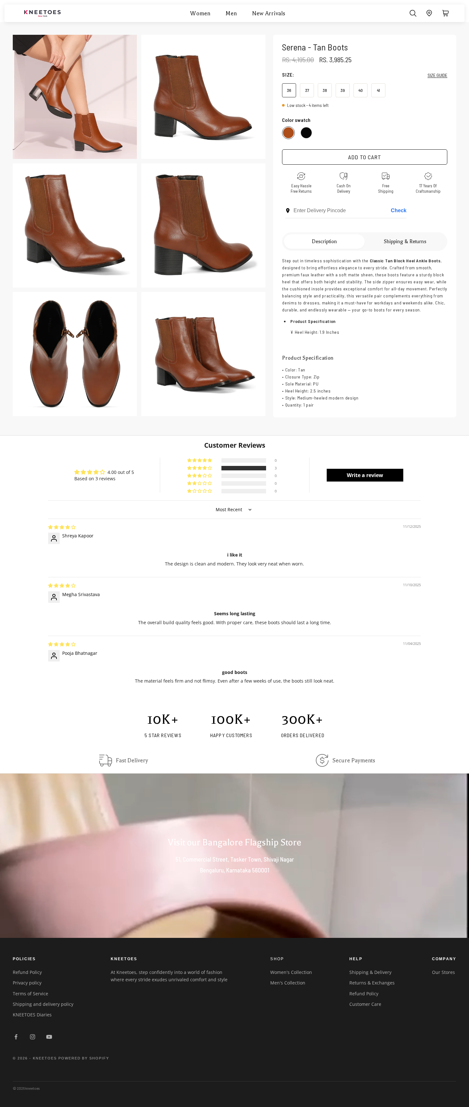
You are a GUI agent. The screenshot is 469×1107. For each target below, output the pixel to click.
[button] (200, 468)
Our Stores (443, 972)
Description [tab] (324, 241)
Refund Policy (27, 972)
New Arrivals (268, 13)
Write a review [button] (365, 475)
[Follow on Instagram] (32, 1037)
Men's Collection (287, 983)
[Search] (413, 13)
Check (398, 210)
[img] (62, 527)
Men (231, 13)
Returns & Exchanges (372, 983)
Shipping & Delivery (370, 972)
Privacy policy (27, 983)
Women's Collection (291, 972)
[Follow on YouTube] (49, 1037)
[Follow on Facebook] (16, 1037)
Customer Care (365, 1004)
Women (200, 13)
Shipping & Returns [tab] (405, 241)
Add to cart (364, 157)
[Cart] (445, 13)
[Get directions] (429, 13)
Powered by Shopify (83, 1058)
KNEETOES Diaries (32, 1015)
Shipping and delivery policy (43, 1004)
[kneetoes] (42, 13)
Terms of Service (30, 994)
